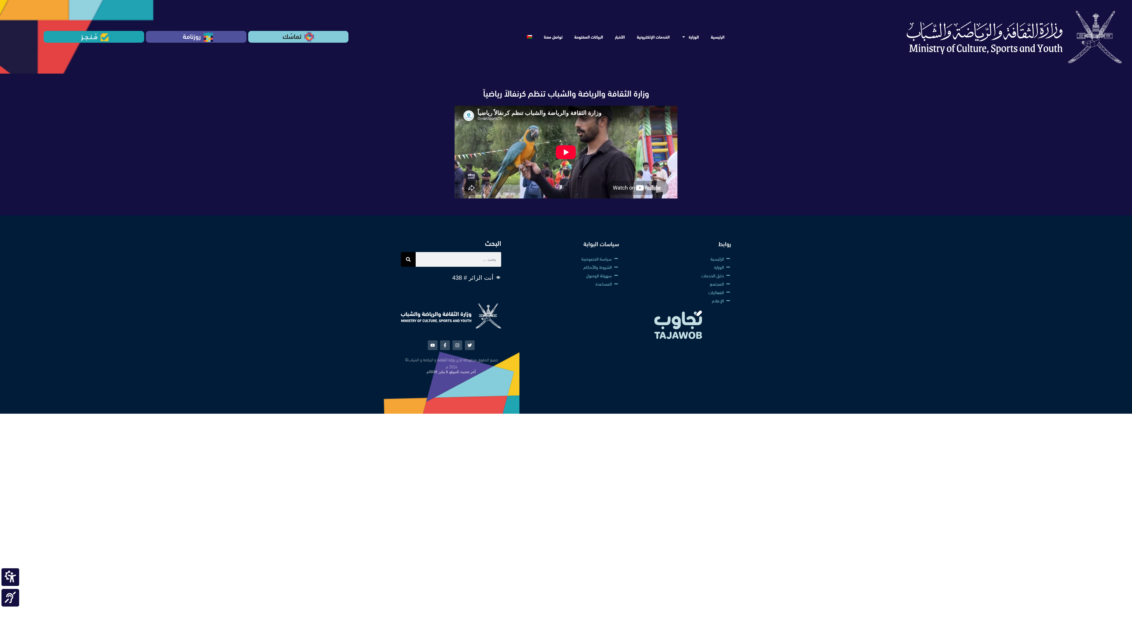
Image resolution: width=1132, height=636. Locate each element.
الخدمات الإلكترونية (653, 37)
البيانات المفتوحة (588, 37)
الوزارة (694, 37)
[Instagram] (457, 345)
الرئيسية (718, 37)
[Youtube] (432, 345)
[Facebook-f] (445, 345)
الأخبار (620, 37)
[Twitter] (470, 345)
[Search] (408, 259)
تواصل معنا (553, 37)
